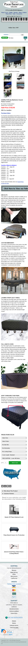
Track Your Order (14, 627)
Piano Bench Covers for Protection (14, 535)
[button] (7, 632)
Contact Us (14, 606)
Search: (6, 34)
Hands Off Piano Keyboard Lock (14, 517)
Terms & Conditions (14, 611)
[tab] (14, 491)
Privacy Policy (14, 613)
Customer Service (14, 625)
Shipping (14, 620)
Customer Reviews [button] (9, 493)
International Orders (14, 608)
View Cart (4, 37)
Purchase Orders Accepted (14, 583)
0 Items (11, 37)
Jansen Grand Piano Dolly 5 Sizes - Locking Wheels (14, 552)
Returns (14, 623)
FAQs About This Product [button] (11, 491)
